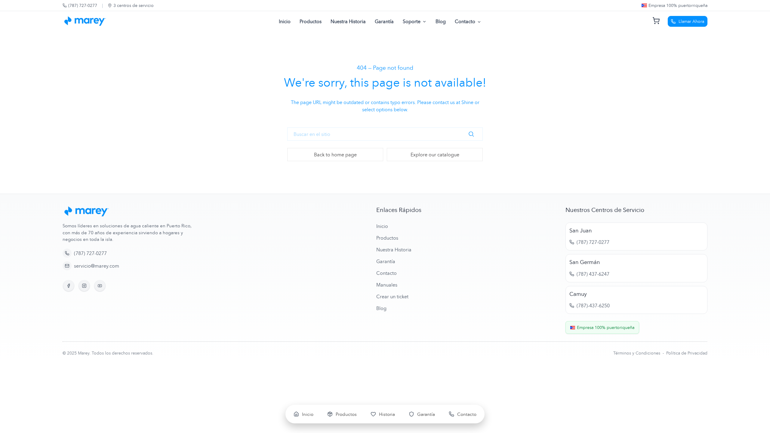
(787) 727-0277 (82, 5)
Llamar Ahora (691, 21)
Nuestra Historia (348, 21)
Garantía (384, 21)
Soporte (411, 21)
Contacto (465, 21)
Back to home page (335, 154)
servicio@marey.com (96, 265)
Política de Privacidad (686, 352)
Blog (441, 21)
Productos (311, 21)
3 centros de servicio (133, 5)
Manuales (386, 285)
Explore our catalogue (435, 154)
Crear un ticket (392, 296)
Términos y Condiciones (637, 352)
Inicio (285, 21)
